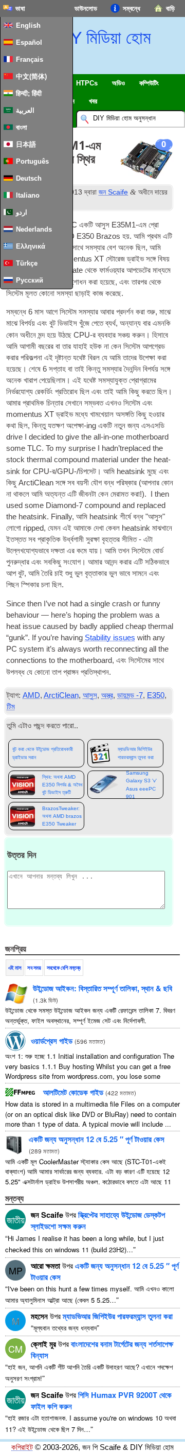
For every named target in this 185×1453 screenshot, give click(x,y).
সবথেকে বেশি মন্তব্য (64, 968)
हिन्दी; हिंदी (29, 93)
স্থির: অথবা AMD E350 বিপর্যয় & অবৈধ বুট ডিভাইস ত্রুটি (62, 785)
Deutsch (29, 178)
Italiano (28, 195)
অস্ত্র (107, 695)
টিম (11, 707)
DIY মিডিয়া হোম (102, 37)
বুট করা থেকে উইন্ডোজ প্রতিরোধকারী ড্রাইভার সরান (42, 753)
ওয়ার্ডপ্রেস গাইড (51, 1040)
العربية (25, 110)
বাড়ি (170, 8)
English (28, 25)
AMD (31, 695)
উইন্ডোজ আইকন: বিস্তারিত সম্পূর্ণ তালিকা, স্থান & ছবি (102, 988)
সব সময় (34, 968)
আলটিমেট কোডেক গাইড (73, 1092)
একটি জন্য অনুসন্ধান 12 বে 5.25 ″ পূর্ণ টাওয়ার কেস (96, 1139)
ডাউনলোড (86, 8)
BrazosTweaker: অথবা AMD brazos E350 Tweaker (62, 816)
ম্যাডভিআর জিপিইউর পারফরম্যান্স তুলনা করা (136, 753)
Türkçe (27, 263)
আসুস (90, 695)
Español (29, 42)
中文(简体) (31, 76)
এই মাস (14, 968)
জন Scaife (113, 192)
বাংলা (21, 127)
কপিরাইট (22, 1447)
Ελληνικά (30, 246)
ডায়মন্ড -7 (130, 695)
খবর (93, 101)
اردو (21, 212)
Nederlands (34, 229)
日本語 (26, 144)
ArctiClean (61, 695)
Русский (29, 280)
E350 (155, 695)
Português (32, 161)
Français (29, 59)
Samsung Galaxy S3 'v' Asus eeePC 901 (141, 785)
